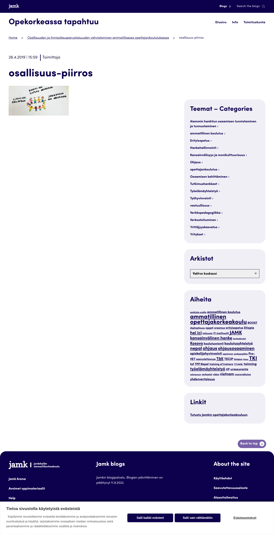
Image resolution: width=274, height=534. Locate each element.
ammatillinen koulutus (206, 133)
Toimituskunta (254, 22)
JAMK (236, 333)
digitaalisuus (197, 328)
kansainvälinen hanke (211, 338)
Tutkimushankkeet (203, 184)
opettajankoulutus (203, 169)
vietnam (227, 374)
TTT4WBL (238, 364)
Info (235, 22)
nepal (196, 349)
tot (192, 364)
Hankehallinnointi (203, 148)
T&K (220, 359)
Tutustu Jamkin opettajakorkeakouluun (219, 415)
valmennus (195, 375)
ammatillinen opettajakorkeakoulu (218, 319)
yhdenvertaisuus (202, 379)
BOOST (252, 323)
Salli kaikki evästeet (150, 517)
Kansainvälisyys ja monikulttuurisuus (217, 155)
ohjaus (210, 349)
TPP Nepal (202, 364)
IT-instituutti (221, 333)
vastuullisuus (200, 206)
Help (12, 498)
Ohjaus (195, 162)
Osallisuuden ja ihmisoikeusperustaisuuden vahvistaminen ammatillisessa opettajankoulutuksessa (98, 38)
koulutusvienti (214, 344)
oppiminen (228, 354)
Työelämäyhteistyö (204, 191)
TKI (253, 359)
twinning (250, 364)
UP (228, 369)
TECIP (228, 359)
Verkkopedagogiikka (205, 213)
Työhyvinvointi (200, 198)
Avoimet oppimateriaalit (27, 489)
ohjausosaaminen (236, 349)
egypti (209, 328)
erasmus (219, 328)
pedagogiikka (241, 354)
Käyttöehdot (223, 478)
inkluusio (208, 333)
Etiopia (249, 328)
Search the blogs (248, 6)
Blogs (223, 6)
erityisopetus (234, 328)
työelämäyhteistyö (207, 369)
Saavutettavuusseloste (231, 488)
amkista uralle (198, 312)
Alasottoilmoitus (226, 498)
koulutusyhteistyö (238, 344)
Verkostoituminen (203, 220)
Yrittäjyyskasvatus (203, 227)
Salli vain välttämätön (198, 517)
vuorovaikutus (243, 375)
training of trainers (221, 364)
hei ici (196, 333)
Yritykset (196, 234)
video (216, 375)
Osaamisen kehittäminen (208, 177)
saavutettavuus (206, 359)
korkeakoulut (239, 339)
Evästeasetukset (244, 517)
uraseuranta (239, 369)
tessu (245, 359)
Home (13, 38)
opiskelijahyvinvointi (206, 354)
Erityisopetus (200, 141)
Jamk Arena (17, 479)
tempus (238, 359)
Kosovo (196, 344)
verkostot (207, 375)
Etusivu (220, 22)
